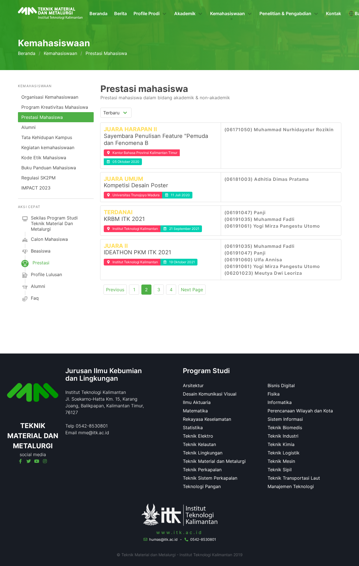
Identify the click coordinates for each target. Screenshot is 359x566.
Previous (115, 289)
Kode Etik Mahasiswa (43, 157)
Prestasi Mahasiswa (42, 117)
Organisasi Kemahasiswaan (49, 97)
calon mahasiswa (49, 239)
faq (35, 298)
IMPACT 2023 (35, 188)
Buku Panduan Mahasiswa (48, 167)
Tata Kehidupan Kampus (46, 137)
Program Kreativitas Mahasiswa (54, 107)
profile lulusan (46, 274)
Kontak (333, 13)
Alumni (28, 127)
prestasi (41, 262)
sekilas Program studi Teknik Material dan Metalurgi (54, 223)
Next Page (192, 289)
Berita (120, 13)
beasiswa (40, 251)
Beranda (98, 13)
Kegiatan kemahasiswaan (47, 147)
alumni (38, 286)
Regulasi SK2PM (38, 178)
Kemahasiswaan (60, 53)
